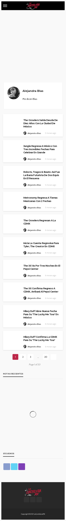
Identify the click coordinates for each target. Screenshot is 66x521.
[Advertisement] (33, 44)
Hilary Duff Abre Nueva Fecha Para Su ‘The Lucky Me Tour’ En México (40, 314)
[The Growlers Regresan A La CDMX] (12, 221)
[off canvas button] (5, 5)
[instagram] (23, 102)
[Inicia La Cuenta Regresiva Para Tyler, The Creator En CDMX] (12, 244)
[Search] (60, 5)
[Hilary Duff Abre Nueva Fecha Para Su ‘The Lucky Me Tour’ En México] (12, 312)
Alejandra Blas (34, 133)
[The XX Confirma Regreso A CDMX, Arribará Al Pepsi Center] (12, 289)
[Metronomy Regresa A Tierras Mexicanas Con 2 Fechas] (12, 199)
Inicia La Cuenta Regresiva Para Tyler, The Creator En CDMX (41, 245)
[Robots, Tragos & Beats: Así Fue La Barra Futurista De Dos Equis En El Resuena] (12, 173)
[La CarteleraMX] (33, 491)
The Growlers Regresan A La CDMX (39, 222)
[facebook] (6, 466)
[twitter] (14, 466)
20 (45, 356)
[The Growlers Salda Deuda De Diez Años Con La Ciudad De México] (12, 121)
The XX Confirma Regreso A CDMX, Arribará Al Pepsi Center (40, 290)
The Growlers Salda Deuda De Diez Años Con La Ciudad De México (40, 123)
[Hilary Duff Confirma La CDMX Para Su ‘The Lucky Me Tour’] (12, 338)
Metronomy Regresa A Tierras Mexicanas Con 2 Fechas (40, 199)
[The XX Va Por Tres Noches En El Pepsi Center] (12, 267)
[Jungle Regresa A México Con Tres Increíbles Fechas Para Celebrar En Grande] (12, 147)
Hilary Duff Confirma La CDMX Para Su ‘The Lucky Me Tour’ (40, 338)
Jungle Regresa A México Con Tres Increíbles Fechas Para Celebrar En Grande (40, 149)
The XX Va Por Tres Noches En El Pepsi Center (41, 267)
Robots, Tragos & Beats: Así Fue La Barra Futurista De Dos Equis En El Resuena (41, 175)
